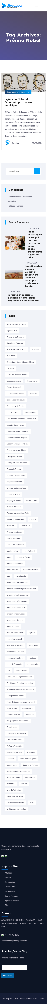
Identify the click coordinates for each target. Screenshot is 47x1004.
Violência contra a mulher (16, 809)
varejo (32, 803)
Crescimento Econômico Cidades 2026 (21, 419)
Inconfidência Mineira (15, 564)
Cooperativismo (13, 412)
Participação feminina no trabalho (20, 683)
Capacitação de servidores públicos (20, 362)
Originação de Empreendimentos (19, 677)
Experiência (10, 891)
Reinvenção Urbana (14, 752)
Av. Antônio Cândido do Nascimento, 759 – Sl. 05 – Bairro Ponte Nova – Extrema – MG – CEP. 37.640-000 (22, 923)
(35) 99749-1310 (11, 935)
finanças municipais (14, 532)
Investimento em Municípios (17, 582)
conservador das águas (16, 400)
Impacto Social (29, 551)
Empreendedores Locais (16, 475)
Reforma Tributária (14, 746)
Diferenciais (10, 882)
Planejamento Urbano (15, 696)
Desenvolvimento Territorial (17, 444)
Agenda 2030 (12, 331)
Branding (35, 349)
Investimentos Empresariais (17, 595)
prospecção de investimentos (18, 721)
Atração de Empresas (15, 343)
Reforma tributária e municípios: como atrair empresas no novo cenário (23, 297)
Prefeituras (30, 715)
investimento (21, 576)
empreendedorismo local (16, 488)
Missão (8, 877)
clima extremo (32, 381)
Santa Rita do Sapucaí (28, 759)
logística (32, 633)
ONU (8, 670)
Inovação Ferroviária (31, 570)
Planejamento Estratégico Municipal (20, 689)
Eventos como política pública (18, 513)
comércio (33, 394)
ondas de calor (32, 664)
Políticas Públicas (15, 206)
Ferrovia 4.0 (25, 526)
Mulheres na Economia (15, 652)
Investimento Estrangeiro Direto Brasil (21, 589)
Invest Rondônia (13, 626)
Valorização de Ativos (15, 796)
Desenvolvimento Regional (17, 438)
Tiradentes (11, 784)
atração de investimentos (16, 349)
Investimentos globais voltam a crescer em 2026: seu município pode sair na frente (33, 276)
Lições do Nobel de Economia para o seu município (18, 102)
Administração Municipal (16, 324)
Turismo (24, 784)
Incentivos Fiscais (23, 557)
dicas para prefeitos (14, 456)
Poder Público (27, 708)
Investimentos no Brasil (16, 608)
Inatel (9, 557)
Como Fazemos (11, 896)
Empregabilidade (13, 494)
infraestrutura (12, 570)
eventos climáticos (14, 507)
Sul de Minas (30, 778)
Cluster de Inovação (14, 387)
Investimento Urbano (15, 620)
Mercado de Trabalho (15, 645)
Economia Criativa (14, 469)
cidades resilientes (14, 381)
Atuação (8, 873)
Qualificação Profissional (16, 733)
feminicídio (11, 526)
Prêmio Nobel (12, 727)
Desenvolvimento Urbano (16, 450)
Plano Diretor (12, 708)
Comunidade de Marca (15, 394)
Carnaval (10, 368)
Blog (7, 905)
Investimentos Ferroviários (17, 601)
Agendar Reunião (12, 900)
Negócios (12, 201)
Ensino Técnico (31, 501)
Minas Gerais (33, 645)
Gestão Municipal (13, 538)
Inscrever (7, 975)
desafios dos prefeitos (15, 425)
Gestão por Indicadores (15, 545)
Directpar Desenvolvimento (17, 463)
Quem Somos (11, 887)
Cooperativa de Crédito (15, 406)
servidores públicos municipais (18, 771)
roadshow (31, 752)
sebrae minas (12, 765)
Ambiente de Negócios (15, 337)
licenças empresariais (15, 633)
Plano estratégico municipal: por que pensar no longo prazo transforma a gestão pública (35, 244)
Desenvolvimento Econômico (20, 197)
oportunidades (21, 670)
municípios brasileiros (15, 658)
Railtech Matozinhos (15, 740)
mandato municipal (14, 639)
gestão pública (12, 551)
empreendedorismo (14, 482)
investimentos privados (16, 614)
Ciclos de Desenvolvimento (17, 375)
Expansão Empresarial (15, 519)
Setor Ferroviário (13, 778)
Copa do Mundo (31, 412)
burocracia (11, 356)
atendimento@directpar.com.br (14, 941)
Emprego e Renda (14, 501)
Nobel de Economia (14, 664)
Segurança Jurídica (30, 765)
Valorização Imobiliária (15, 803)
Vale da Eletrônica (14, 790)
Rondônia (10, 759)
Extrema (33, 519)
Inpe (8, 576)
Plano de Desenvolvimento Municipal (21, 702)
